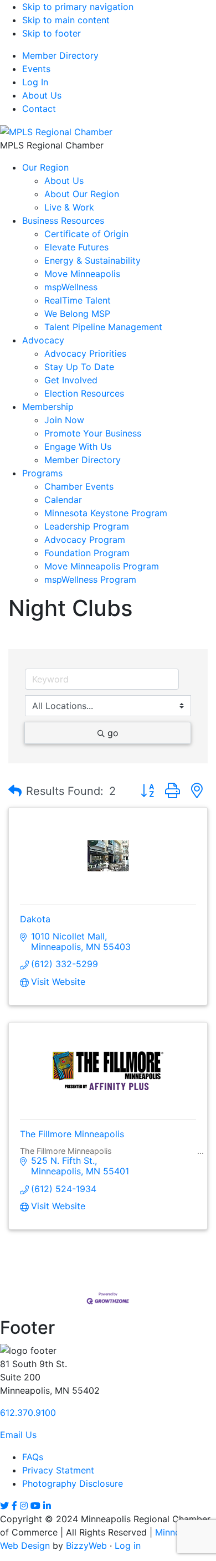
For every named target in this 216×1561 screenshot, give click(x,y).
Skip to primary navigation (77, 6)
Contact (39, 108)
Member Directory (60, 55)
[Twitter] (4, 1505)
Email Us (18, 1434)
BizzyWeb (86, 1545)
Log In (35, 82)
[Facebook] (14, 1505)
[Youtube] (35, 1505)
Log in (128, 1545)
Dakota (35, 919)
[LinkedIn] (47, 1505)
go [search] (113, 732)
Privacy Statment (58, 1470)
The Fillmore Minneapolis (72, 1133)
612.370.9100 (28, 1412)
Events (36, 68)
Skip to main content (66, 19)
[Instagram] (24, 1505)
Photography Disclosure (72, 1483)
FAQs (32, 1456)
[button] (15, 791)
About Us (41, 95)
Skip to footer (51, 33)
